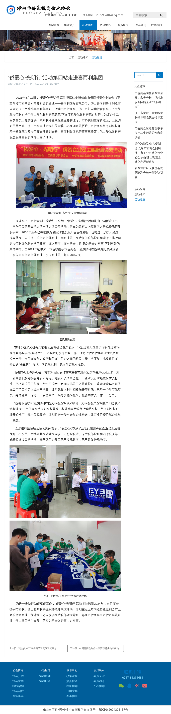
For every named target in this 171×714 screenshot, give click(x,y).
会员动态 (99, 681)
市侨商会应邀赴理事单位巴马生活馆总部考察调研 (149, 132)
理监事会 (18, 696)
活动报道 (87, 25)
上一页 (36, 648)
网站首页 (53, 25)
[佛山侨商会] (38, 11)
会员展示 (123, 25)
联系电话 (132, 672)
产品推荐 (99, 686)
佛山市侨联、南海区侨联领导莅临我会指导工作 (149, 117)
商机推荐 (72, 686)
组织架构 (18, 686)
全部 (71, 57)
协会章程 (18, 681)
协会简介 (69, 25)
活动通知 (82, 57)
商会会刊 (140, 25)
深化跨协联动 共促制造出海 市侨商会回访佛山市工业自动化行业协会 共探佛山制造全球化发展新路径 (149, 152)
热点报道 (72, 681)
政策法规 (72, 676)
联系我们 (156, 25)
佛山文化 (72, 691)
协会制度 (18, 691)
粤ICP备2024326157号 (113, 710)
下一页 (97, 648)
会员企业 (99, 676)
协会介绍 (18, 676)
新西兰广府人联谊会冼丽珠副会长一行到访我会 (149, 172)
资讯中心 (105, 25)
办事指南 (72, 696)
